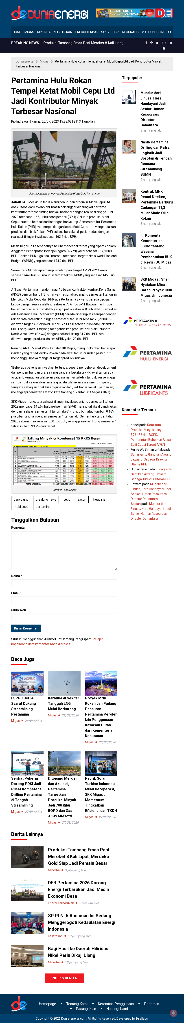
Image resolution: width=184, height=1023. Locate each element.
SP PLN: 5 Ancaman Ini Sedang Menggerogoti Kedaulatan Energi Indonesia (81, 922)
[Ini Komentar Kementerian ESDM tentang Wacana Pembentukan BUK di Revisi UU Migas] (129, 239)
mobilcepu (21, 506)
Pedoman (151, 1004)
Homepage (47, 1004)
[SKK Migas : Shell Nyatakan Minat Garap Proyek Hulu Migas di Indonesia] (129, 283)
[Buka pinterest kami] (151, 43)
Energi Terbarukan (91, 32)
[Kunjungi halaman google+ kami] (164, 43)
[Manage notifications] (173, 1013)
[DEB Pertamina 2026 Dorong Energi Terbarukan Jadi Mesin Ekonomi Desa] (27, 890)
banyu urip (21, 499)
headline (99, 499)
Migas (29, 32)
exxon (82, 499)
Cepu (67, 499)
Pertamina (43, 506)
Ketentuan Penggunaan (116, 1004)
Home (17, 32)
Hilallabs (142, 1018)
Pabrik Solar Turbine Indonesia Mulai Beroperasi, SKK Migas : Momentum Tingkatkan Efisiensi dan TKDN (101, 794)
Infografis (130, 32)
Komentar (18, 527)
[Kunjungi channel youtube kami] (164, 48)
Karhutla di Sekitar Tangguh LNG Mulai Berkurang (63, 703)
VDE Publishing (153, 32)
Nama (16, 576)
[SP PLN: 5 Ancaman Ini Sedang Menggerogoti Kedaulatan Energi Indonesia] (27, 923)
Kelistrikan (63, 32)
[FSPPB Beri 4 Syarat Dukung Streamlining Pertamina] (27, 683)
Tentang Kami (77, 1004)
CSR (116, 32)
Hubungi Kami (117, 1009)
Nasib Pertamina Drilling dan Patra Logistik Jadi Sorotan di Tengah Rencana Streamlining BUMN (156, 158)
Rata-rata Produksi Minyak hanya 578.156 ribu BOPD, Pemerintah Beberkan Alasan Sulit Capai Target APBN (152, 434)
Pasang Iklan (86, 1009)
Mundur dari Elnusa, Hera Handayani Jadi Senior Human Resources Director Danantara (153, 109)
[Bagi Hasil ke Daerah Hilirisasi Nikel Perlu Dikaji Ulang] (27, 956)
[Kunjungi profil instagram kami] (170, 43)
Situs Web (18, 610)
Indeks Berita (64, 978)
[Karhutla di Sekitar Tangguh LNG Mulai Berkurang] (64, 683)
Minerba (44, 32)
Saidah (136, 504)
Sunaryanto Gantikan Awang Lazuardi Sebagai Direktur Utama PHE (151, 459)
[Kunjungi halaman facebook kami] (146, 43)
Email (16, 593)
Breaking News (46, 499)
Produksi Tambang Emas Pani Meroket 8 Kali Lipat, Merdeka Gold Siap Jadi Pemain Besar (78, 856)
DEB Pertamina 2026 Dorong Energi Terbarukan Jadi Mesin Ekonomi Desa (78, 889)
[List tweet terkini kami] (157, 43)
